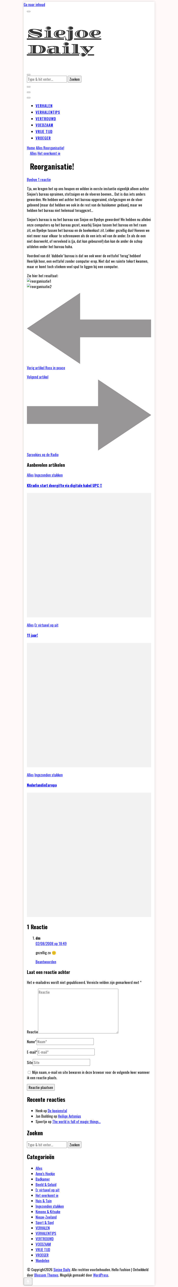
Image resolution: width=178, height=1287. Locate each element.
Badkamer (43, 1179)
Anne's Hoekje (45, 1173)
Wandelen (42, 1260)
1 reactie (44, 179)
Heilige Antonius (69, 1116)
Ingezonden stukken (49, 475)
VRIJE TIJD (44, 131)
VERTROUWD (46, 118)
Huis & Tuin (44, 1200)
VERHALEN (44, 105)
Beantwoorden (46, 961)
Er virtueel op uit (46, 625)
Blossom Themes (46, 1275)
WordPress (100, 1275)
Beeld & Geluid (46, 1184)
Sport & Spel (45, 1222)
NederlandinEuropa (42, 785)
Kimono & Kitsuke (48, 1211)
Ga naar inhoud (34, 4)
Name (31, 1041)
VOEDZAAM (44, 125)
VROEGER (43, 138)
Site (30, 1062)
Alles (33, 153)
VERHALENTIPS (48, 112)
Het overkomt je (49, 153)
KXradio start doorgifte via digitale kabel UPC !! (64, 485)
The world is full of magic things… (76, 1121)
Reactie (32, 1032)
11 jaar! (32, 635)
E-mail (32, 1052)
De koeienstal (57, 1110)
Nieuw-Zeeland (46, 1217)
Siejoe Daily (64, 41)
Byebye (32, 179)
